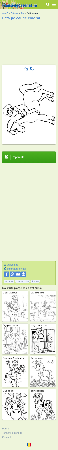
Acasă (5, 13)
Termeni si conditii (12, 433)
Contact (6, 437)
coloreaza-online (16, 268)
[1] (25, 69)
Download (12, 264)
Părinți (5, 428)
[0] (32, 69)
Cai (22, 13)
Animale (15, 13)
